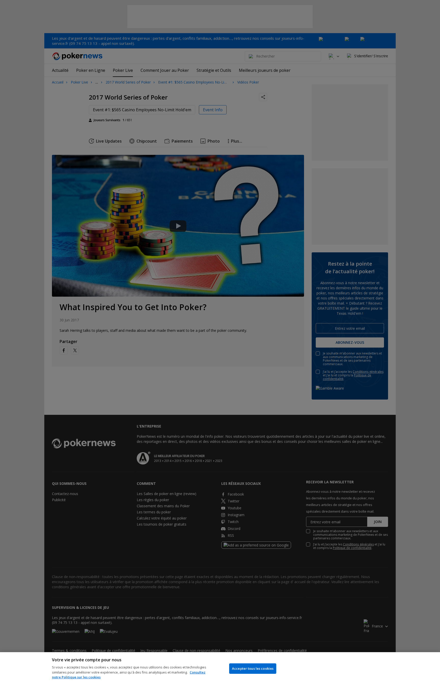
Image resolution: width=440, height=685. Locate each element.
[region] (220, 668)
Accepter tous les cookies (252, 668)
